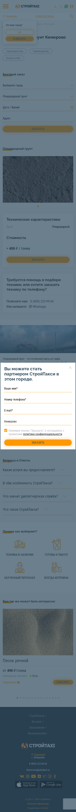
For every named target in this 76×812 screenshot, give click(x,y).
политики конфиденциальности (42, 434)
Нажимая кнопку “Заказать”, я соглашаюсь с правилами (36, 432)
